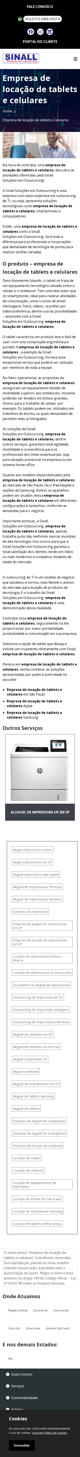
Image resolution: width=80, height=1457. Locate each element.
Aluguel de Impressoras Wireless (37, 899)
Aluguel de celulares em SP (32, 1034)
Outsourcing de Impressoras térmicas (41, 1022)
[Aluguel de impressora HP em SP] (40, 769)
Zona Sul (14, 1328)
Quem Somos (21, 1374)
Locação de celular (26, 1158)
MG (10, 1358)
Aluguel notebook (25, 1071)
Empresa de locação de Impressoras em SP (40, 942)
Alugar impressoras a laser (32, 850)
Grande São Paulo (58, 1328)
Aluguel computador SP (30, 1059)
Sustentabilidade (24, 1397)
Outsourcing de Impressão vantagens (41, 1009)
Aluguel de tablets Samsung (33, 1096)
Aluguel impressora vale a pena (36, 874)
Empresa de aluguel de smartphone (39, 1133)
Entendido (22, 1445)
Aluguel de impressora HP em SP (40, 812)
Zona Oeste (61, 1310)
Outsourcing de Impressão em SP (38, 997)
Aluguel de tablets (26, 1108)
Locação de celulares (28, 1170)
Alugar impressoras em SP (32, 862)
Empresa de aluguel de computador (39, 1121)
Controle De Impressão (30, 911)
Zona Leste (33, 1328)
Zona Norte (40, 1310)
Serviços (17, 1386)
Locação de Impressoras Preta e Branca (37, 958)
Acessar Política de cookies (49, 1433)
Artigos (17, 1409)
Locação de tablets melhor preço (37, 1223)
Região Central (17, 1310)
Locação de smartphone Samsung (38, 1211)
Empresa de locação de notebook (37, 1145)
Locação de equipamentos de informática (34, 1185)
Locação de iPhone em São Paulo (37, 1199)
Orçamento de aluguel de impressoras (41, 985)
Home (7, 111)
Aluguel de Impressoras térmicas (37, 887)
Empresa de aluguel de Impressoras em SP (40, 926)
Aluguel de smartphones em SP (36, 1084)
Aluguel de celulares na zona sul (36, 1047)
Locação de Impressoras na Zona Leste (42, 972)
